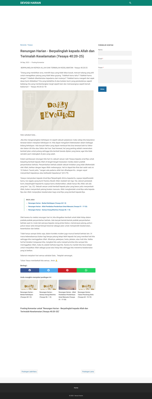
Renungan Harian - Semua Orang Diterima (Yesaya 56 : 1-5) (49, 210)
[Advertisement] (76, 24)
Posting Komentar (38, 62)
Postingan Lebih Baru (29, 371)
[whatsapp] (86, 270)
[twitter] (48, 270)
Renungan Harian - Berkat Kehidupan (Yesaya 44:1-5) (47, 203)
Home (76, 388)
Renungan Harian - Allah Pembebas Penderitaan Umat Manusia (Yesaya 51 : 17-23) (57, 206)
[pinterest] (67, 270)
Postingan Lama (88, 371)
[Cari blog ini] (130, 3)
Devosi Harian (30, 2)
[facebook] (29, 270)
